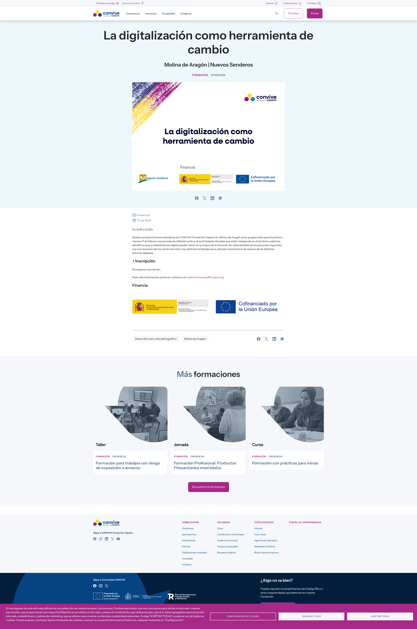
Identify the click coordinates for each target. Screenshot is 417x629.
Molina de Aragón (195, 338)
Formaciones (188, 540)
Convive (293, 13)
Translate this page (105, 3)
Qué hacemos (189, 534)
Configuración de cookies (243, 616)
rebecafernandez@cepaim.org (205, 277)
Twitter (112, 538)
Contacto (312, 3)
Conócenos (133, 13)
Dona (314, 13)
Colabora (185, 13)
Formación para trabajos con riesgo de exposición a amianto (128, 465)
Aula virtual (260, 534)
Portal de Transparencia (305, 522)
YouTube (118, 538)
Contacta (186, 564)
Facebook (94, 538)
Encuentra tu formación (208, 487)
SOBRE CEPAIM (190, 522)
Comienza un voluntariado (230, 534)
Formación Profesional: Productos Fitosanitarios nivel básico (205, 465)
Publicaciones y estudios (194, 552)
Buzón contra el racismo (266, 552)
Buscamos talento (226, 552)
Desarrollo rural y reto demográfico (156, 338)
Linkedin (106, 538)
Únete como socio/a (227, 540)
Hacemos (151, 13)
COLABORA (223, 522)
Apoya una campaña (227, 546)
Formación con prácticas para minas (285, 463)
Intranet (270, 3)
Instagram (100, 538)
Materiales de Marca (264, 546)
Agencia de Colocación (265, 540)
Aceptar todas (380, 616)
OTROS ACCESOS (263, 522)
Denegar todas (311, 616)
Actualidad (168, 13)
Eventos (186, 546)
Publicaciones (290, 3)
